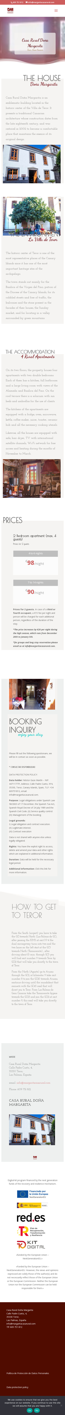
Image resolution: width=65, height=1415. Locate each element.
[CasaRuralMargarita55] (32, 497)
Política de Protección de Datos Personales (27, 1373)
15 (49, 494)
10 (36, 494)
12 (41, 494)
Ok (29, 1410)
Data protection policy (17, 1387)
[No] (61, 1405)
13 (44, 494)
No (37, 1410)
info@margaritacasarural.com (33, 1083)
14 (47, 494)
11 (39, 494)
